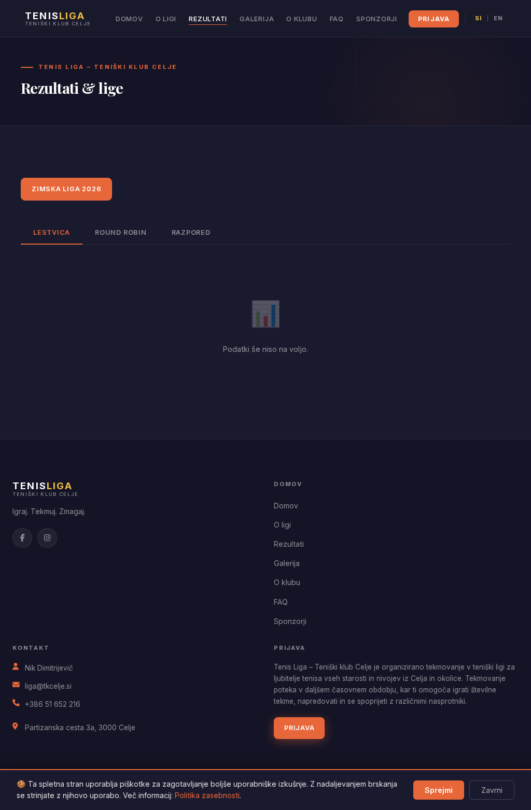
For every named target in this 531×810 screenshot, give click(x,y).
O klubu (301, 19)
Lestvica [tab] (51, 232)
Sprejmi (439, 790)
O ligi (166, 19)
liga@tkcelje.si (48, 686)
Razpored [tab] (191, 232)
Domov (129, 19)
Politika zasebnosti (207, 795)
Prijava (434, 19)
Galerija (257, 19)
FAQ (337, 19)
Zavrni (491, 790)
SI (478, 18)
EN (498, 18)
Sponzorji (376, 19)
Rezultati (208, 19)
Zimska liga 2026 (66, 189)
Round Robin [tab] (120, 232)
